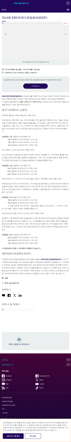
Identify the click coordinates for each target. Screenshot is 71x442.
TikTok (41, 388)
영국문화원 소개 (7, 365)
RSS (7, 388)
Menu (4, 10)
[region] (35, 430)
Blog (7, 384)
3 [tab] (66, 23)
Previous (5, 34)
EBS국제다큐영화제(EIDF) (12, 96)
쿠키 (3, 409)
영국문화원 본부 (7, 397)
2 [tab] (65, 23)
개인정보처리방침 (7, 401)
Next (65, 34)
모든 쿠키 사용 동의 (13, 436)
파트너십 (5, 360)
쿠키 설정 (33, 436)
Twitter (41, 380)
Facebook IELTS (44, 376)
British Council (6, 3)
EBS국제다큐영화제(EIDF (50, 259)
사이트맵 (4, 413)
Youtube (41, 384)
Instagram (9, 380)
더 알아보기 (35, 86)
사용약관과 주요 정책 (8, 405)
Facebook (9, 376)
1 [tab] (64, 23)
